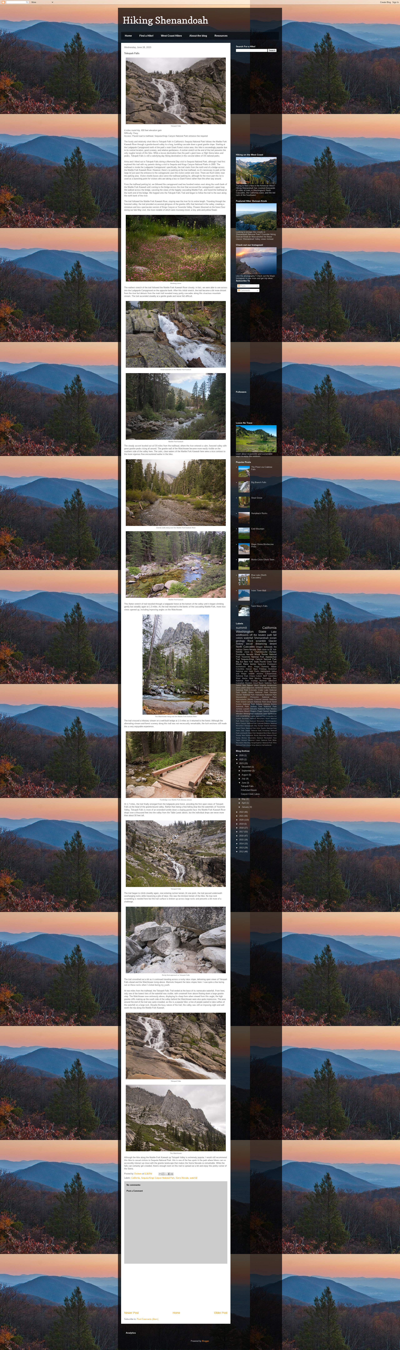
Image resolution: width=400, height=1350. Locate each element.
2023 (241, 763)
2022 (241, 812)
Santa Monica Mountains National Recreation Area (256, 738)
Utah (259, 649)
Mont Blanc (267, 733)
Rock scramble (257, 641)
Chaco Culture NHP (258, 676)
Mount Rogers (250, 711)
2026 (241, 755)
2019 (241, 824)
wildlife (252, 674)
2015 (241, 839)
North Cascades (245, 646)
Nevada (249, 654)
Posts (243, 286)
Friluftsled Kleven (249, 790)
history (239, 643)
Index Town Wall (258, 590)
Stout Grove (256, 498)
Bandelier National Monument (253, 718)
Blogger (205, 1341)
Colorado (253, 690)
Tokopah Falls (247, 786)
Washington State (251, 631)
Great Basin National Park (265, 683)
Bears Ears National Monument (252, 721)
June (244, 783)
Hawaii (249, 669)
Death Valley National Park (255, 692)
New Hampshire (247, 735)
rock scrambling (243, 716)
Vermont (244, 740)
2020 (241, 820)
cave (265, 714)
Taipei (238, 740)
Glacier (273, 641)
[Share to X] (166, 1173)
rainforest (259, 688)
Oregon (259, 647)
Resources (221, 35)
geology (240, 641)
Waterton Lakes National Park (259, 740)
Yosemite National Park (253, 657)
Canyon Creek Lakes (250, 794)
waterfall (193, 1178)
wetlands (268, 745)
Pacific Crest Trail (268, 662)
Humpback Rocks (259, 513)
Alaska (250, 699)
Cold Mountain (257, 529)
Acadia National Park (258, 716)
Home (128, 35)
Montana (239, 711)
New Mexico (255, 678)
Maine (245, 678)
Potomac (263, 669)
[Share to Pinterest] (172, 1173)
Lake (274, 632)
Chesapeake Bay (250, 726)
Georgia (273, 692)
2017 (241, 832)
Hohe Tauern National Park (266, 728)
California (135, 1178)
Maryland (259, 733)
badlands (258, 714)
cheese (248, 745)
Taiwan (250, 685)
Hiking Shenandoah (165, 20)
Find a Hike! (146, 35)
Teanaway (266, 678)
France (266, 726)
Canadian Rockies (244, 683)
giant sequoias (247, 688)
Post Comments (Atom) (147, 1319)
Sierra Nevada (182, 1178)
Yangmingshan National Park (261, 743)
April (244, 803)
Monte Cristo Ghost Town (262, 559)
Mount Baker (242, 664)
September (247, 771)
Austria (238, 718)
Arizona (260, 674)
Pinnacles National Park (263, 697)
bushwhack (241, 667)
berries (253, 664)
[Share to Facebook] (169, 1173)
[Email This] (160, 1173)
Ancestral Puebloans (267, 664)
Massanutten (241, 697)
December (247, 767)
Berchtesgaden (271, 721)
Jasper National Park (253, 730)
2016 (241, 836)
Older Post (220, 1312)
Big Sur (239, 662)
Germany (273, 726)
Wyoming (247, 743)
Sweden (273, 711)
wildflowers (242, 635)
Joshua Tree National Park (263, 706)
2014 (241, 843)
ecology (254, 681)
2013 (241, 847)
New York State (251, 662)
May (244, 799)
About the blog (198, 35)
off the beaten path (261, 635)
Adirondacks (241, 699)
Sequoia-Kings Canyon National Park (158, 1178)
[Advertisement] (175, 1287)
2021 (241, 816)
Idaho (238, 730)
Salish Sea (241, 685)
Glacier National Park (245, 695)
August (245, 775)
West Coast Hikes (171, 35)
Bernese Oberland (268, 681)
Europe (260, 726)
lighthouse (272, 714)
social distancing (256, 643)
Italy (242, 730)
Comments (245, 290)
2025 (241, 759)
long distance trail (258, 745)
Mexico (273, 709)
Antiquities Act (271, 716)
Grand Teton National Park (246, 728)
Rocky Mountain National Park (265, 735)
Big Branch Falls (258, 482)
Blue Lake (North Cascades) (258, 576)
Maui (255, 669)
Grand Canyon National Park (253, 702)
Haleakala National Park (266, 695)
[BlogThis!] (163, 1173)
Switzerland (265, 671)
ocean (273, 638)
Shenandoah (261, 638)
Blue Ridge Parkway (258, 667)
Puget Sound (263, 711)
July (244, 779)
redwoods (268, 647)
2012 (241, 851)
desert (273, 643)
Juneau (239, 709)
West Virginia (260, 685)
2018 (241, 828)
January (246, 807)
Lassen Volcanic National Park (256, 709)
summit (241, 627)
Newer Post (131, 1312)
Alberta (267, 688)
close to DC (267, 649)
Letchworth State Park (248, 733)
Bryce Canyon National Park (246, 723)
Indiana (259, 704)
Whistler (239, 714)
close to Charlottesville (255, 652)
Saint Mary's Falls (259, 606)
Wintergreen (248, 714)
